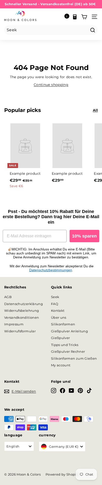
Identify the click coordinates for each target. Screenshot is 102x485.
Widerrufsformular (20, 331)
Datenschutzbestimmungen (50, 270)
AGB (8, 297)
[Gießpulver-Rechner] (75, 17)
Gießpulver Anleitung (69, 331)
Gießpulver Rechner (68, 351)
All (95, 110)
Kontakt (57, 310)
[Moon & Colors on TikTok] (89, 390)
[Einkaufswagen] (84, 17)
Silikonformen (63, 324)
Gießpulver (60, 338)
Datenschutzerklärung (23, 304)
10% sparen (84, 236)
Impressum (14, 324)
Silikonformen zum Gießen (74, 358)
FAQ (54, 304)
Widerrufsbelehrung (21, 310)
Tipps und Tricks (64, 345)
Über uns (58, 317)
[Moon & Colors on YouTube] (71, 390)
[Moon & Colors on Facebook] (62, 390)
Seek (55, 297)
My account (61, 365)
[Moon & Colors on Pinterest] (80, 390)
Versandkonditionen (21, 317)
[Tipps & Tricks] (67, 17)
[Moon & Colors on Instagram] (53, 390)
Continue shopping (51, 84)
